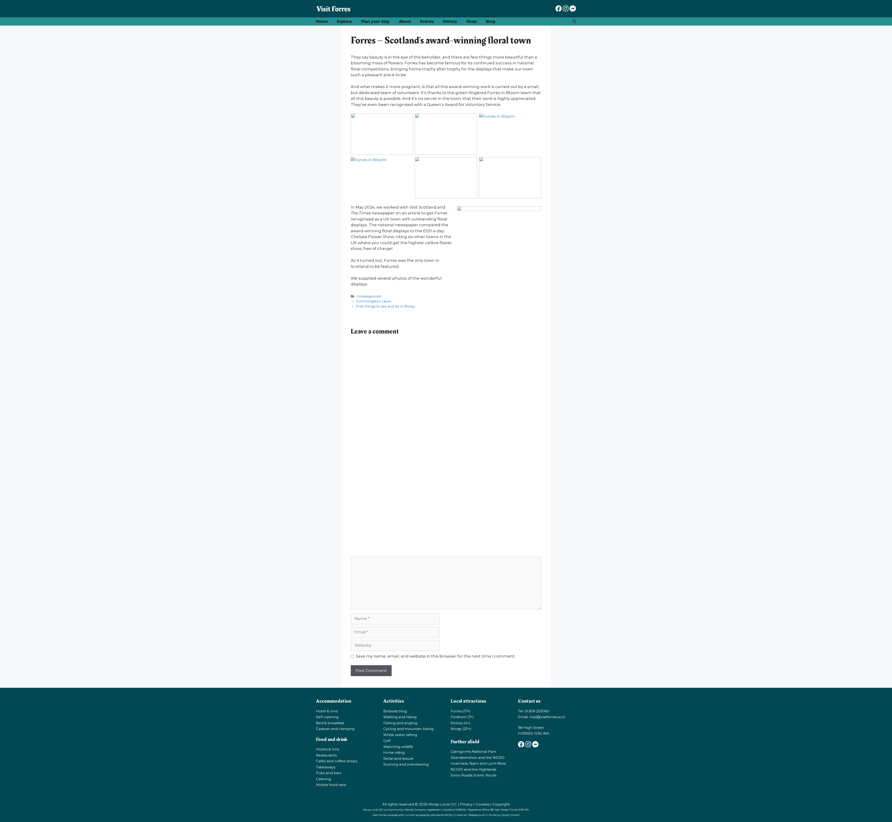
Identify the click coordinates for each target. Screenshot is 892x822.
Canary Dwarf (510, 815)
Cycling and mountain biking (408, 729)
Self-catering (327, 717)
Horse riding (394, 752)
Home (322, 21)
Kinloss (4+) (460, 723)
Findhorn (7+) (462, 717)
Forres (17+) (461, 711)
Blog (490, 21)
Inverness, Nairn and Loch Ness (478, 763)
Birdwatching (395, 711)
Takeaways (325, 767)
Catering (323, 779)
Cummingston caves (373, 301)
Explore (344, 21)
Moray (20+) (461, 729)
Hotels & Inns (327, 749)
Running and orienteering (406, 764)
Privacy (466, 804)
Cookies (482, 804)
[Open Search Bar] (574, 21)
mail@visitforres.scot (547, 717)
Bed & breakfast (330, 723)
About (405, 21)
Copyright (501, 804)
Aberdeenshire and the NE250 (478, 757)
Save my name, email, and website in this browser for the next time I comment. (435, 656)
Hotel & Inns (327, 711)
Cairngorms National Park (473, 751)
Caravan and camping (335, 729)
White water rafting (400, 735)
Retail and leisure (398, 758)
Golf (386, 740)
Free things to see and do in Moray (385, 306)
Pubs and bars (328, 773)
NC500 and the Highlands (473, 769)
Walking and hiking (399, 717)
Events (427, 21)
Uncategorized (368, 296)
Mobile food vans (331, 785)
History (450, 21)
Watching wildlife (398, 746)
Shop (471, 21)
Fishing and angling (400, 723)
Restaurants (326, 755)
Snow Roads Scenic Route (474, 775)
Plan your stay (375, 21)
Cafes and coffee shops (336, 761)
